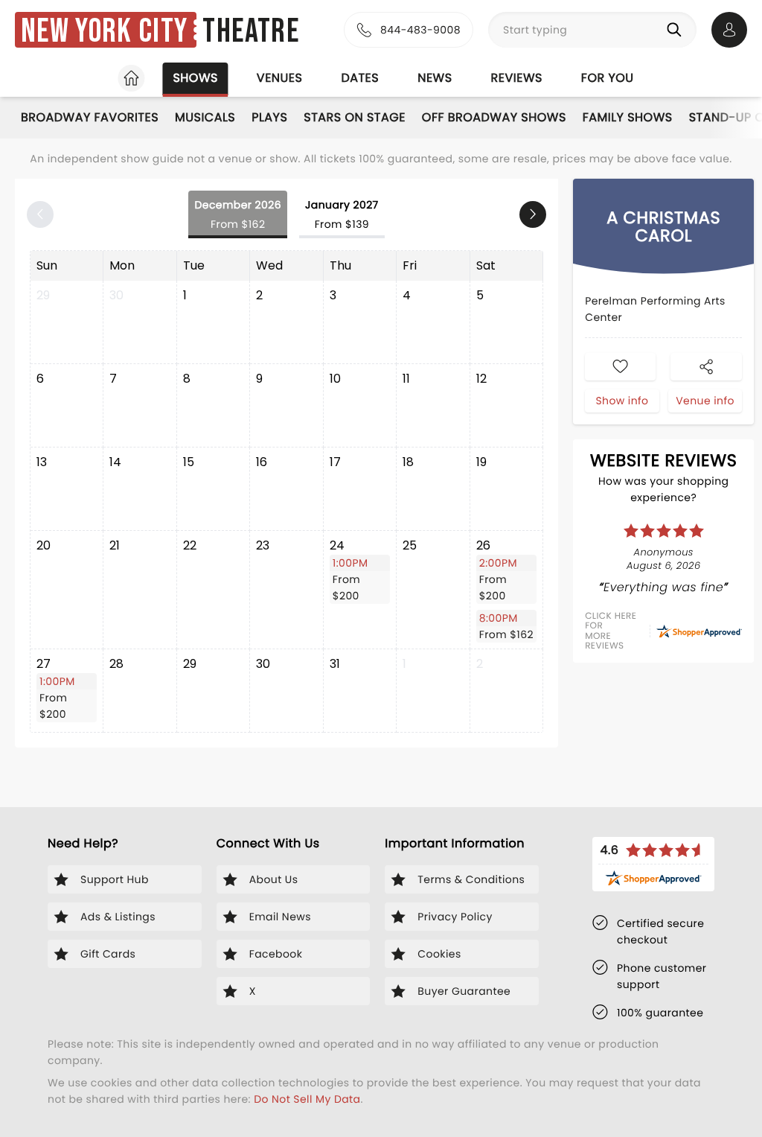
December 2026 (237, 214)
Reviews (516, 77)
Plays (269, 117)
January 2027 (342, 214)
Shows (195, 77)
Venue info (705, 400)
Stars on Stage (355, 117)
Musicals (205, 117)
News (434, 77)
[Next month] (532, 214)
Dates (360, 77)
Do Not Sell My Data (307, 1099)
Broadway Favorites (90, 117)
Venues (280, 77)
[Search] (677, 29)
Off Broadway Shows (494, 117)
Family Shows (628, 117)
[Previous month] (40, 214)
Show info (621, 400)
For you (607, 77)
